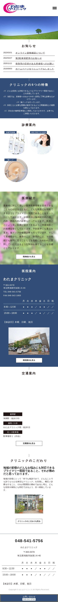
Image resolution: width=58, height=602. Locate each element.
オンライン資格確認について (30, 53)
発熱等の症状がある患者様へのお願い (35, 64)
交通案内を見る (29, 443)
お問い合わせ (29, 597)
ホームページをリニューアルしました (35, 69)
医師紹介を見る (29, 257)
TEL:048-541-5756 (12, 292)
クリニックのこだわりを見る (29, 521)
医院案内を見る (29, 360)
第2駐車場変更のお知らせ (29, 58)
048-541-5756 (29, 541)
